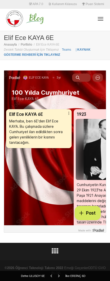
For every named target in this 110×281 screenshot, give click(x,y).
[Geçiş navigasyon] (100, 19)
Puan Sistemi (94, 4)
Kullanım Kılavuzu (64, 4)
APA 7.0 (37, 4)
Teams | (69, 49)
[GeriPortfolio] (55, 252)
